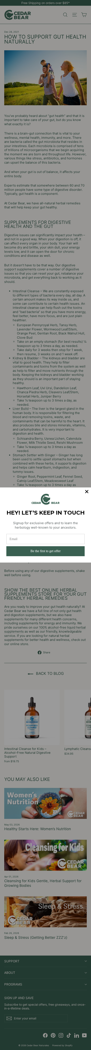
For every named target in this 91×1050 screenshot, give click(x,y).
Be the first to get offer (45, 551)
